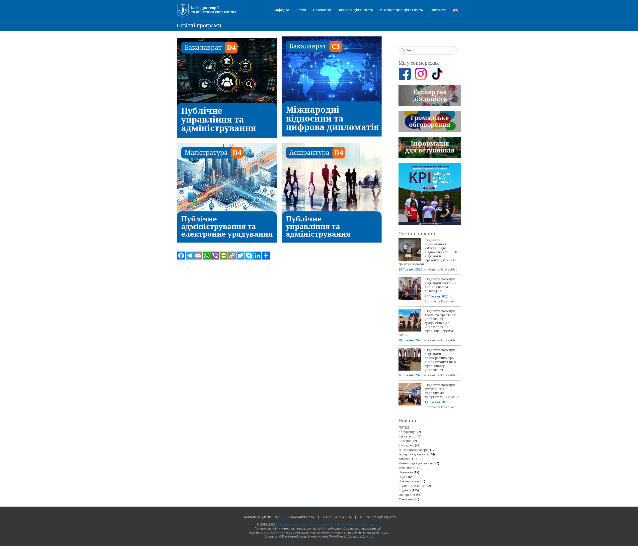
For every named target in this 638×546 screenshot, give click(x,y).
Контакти (438, 9)
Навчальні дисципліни (262, 517)
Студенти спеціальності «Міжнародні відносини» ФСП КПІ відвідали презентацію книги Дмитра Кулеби (429, 252)
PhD (401, 427)
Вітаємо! (405, 441)
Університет (407, 495)
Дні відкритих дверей (414, 450)
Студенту (405, 490)
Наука (403, 477)
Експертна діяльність (414, 454)
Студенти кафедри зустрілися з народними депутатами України (442, 391)
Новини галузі (409, 481)
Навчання (322, 9)
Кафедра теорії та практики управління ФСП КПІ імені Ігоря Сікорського (328, 524)
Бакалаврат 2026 (301, 517)
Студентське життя (412, 486)
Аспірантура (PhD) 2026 (378, 517)
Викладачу (406, 445)
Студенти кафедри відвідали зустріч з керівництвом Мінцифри (440, 285)
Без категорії (408, 436)
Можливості (407, 468)
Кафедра (282, 9)
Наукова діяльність (355, 9)
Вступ (301, 9)
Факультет (406, 499)
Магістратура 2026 (337, 517)
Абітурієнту (407, 432)
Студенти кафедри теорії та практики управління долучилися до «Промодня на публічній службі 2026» (427, 323)
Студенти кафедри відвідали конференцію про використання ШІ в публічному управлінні (440, 360)
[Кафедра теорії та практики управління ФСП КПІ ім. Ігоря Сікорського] (208, 10)
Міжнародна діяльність (401, 9)
